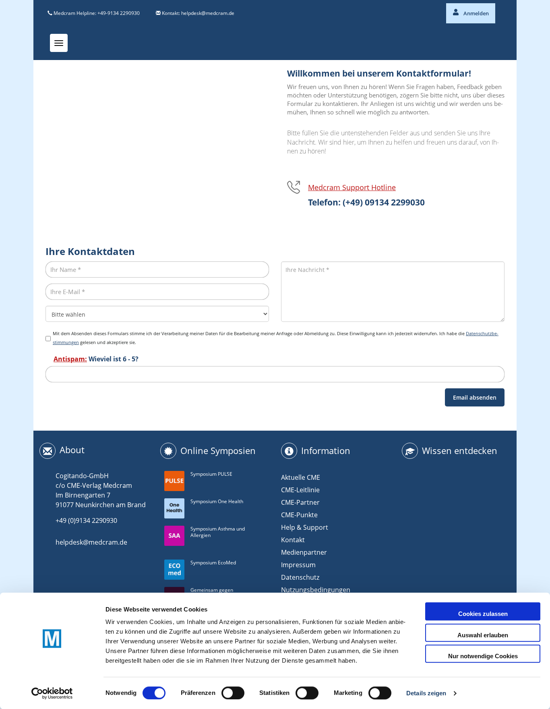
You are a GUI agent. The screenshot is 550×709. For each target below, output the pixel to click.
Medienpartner (304, 552)
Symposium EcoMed (213, 562)
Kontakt (293, 539)
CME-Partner (300, 502)
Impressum (298, 564)
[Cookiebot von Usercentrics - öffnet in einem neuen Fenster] (52, 693)
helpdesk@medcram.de (207, 13)
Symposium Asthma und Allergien (217, 532)
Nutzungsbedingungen (315, 589)
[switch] (232, 692)
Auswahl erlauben (482, 635)
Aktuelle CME (300, 477)
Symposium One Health (216, 501)
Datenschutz (300, 577)
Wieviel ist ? (96, 358)
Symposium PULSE (211, 474)
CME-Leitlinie (300, 489)
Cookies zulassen (483, 613)
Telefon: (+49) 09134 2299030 (366, 202)
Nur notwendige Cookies (483, 656)
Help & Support (304, 527)
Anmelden (475, 13)
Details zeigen (426, 693)
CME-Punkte (299, 514)
